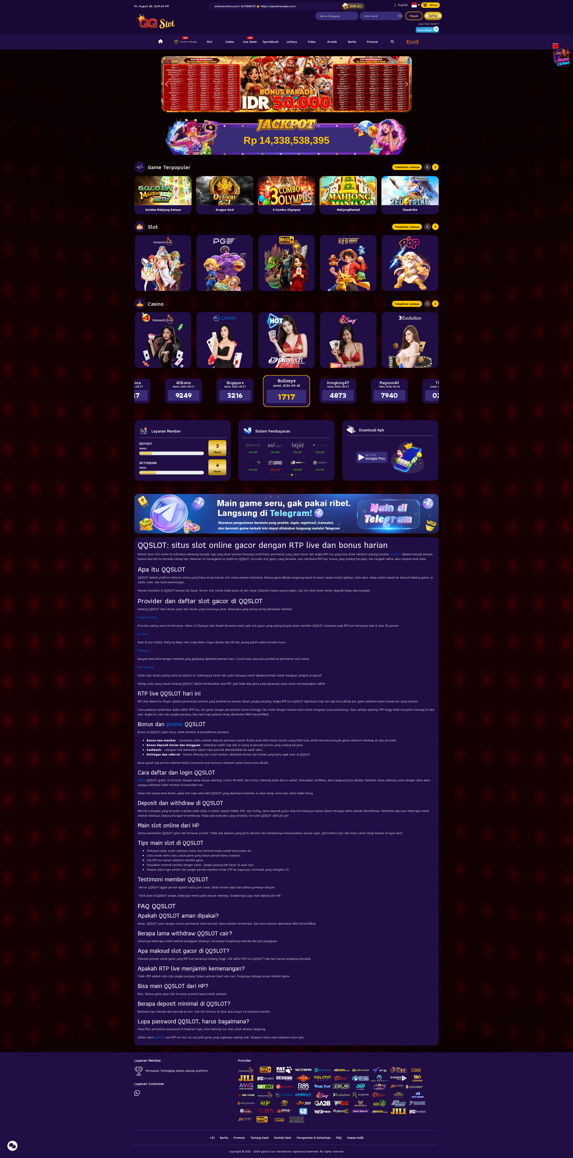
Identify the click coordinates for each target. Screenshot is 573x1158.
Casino (229, 41)
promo (174, 724)
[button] (407, 84)
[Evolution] (410, 340)
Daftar (433, 15)
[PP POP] (410, 263)
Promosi (372, 41)
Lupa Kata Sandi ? (428, 24)
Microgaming (146, 667)
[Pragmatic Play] (163, 263)
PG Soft (143, 633)
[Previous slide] (427, 167)
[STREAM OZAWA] (563, 56)
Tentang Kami (259, 1137)
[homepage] (160, 42)
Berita (352, 41)
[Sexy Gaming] (348, 340)
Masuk (414, 15)
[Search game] (392, 42)
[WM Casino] (225, 340)
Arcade (332, 41)
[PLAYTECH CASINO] (286, 340)
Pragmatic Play (147, 617)
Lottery (292, 41)
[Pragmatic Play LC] (163, 340)
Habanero (144, 650)
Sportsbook (271, 41)
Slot (209, 41)
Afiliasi (434, 5)
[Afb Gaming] (348, 263)
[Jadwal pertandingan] (353, 6)
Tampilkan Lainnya (407, 167)
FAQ (339, 1137)
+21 (212, 1137)
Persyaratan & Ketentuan (314, 1137)
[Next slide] (435, 167)
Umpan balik (355, 1137)
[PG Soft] (225, 263)
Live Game (250, 41)
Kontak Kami (282, 1137)
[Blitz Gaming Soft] (286, 263)
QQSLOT (396, 554)
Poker (312, 41)
